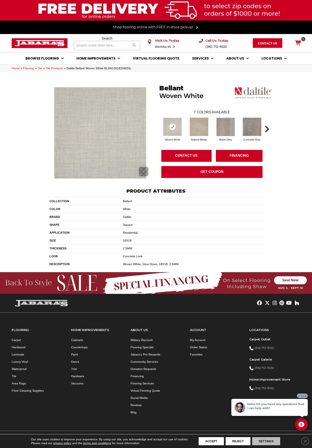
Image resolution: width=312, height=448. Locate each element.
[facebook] (259, 303)
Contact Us (186, 155)
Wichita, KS (163, 47)
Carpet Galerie (260, 359)
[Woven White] (172, 127)
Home (16, 68)
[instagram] (274, 303)
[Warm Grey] (225, 127)
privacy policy (62, 443)
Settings (266, 441)
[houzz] (296, 303)
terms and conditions (97, 443)
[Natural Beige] (199, 127)
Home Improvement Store (269, 379)
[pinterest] (281, 303)
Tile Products (54, 68)
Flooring (28, 68)
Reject (238, 441)
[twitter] (266, 303)
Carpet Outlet (260, 339)
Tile (40, 68)
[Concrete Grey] (252, 127)
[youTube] (288, 303)
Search (107, 38)
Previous (157, 123)
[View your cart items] (298, 43)
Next (267, 123)
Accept (211, 441)
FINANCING (239, 155)
